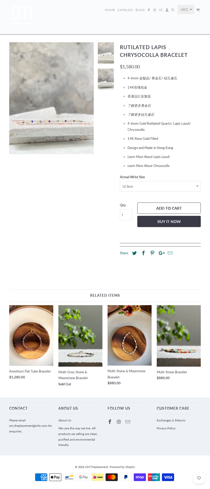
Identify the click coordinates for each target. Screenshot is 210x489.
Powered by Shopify (122, 467)
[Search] (173, 11)
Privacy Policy (166, 428)
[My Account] (167, 11)
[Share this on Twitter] (134, 253)
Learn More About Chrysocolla (149, 166)
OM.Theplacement (96, 467)
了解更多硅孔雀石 (141, 114)
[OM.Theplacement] (22, 17)
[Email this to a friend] (169, 253)
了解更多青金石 (139, 105)
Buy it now (169, 221)
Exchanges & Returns (171, 420)
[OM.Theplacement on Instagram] (119, 421)
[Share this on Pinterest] (152, 253)
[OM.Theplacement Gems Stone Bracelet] (51, 98)
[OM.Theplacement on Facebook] (110, 421)
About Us (64, 420)
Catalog (125, 10)
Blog (140, 10)
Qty (123, 205)
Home (110, 10)
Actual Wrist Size (132, 177)
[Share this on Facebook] (143, 253)
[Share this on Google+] (160, 253)
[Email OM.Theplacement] (128, 421)
